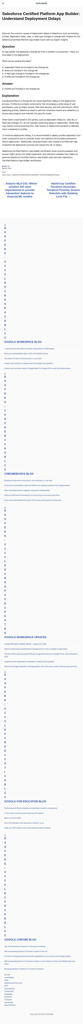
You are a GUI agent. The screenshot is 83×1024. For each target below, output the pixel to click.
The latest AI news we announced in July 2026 (23, 358)
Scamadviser (9, 989)
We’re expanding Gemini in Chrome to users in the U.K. (26, 951)
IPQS (6, 980)
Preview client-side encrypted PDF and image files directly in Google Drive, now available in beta (41, 655)
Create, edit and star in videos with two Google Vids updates (28, 363)
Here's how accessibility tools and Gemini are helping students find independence (37, 485)
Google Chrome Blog (20, 939)
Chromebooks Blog (19, 473)
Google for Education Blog (25, 801)
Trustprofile (9, 991)
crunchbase (9, 977)
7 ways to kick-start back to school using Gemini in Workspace (29, 349)
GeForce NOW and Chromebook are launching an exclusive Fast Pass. (32, 495)
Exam (4, 172)
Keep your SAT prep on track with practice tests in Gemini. (27, 828)
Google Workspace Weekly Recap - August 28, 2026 (25, 644)
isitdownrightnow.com (13, 983)
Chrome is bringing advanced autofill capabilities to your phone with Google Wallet (37, 956)
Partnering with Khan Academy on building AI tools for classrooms (30, 808)
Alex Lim (7, 166)
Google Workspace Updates (25, 637)
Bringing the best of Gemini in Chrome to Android (24, 969)
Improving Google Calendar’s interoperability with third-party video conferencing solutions (40, 666)
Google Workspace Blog (23, 341)
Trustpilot (8, 1000)
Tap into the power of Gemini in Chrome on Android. (25, 946)
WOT (6, 986)
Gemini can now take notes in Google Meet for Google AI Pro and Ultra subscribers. (37, 368)
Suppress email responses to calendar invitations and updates (29, 662)
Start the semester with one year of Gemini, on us (24, 823)
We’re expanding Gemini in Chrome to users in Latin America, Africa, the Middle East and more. (39, 962)
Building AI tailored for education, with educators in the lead (28, 480)
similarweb (8, 1002)
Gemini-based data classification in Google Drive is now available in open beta (35, 649)
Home (4, 175)
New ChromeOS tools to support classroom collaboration (27, 490)
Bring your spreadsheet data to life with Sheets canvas (26, 354)
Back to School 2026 (12, 818)
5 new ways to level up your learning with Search (23, 813)
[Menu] (3, 3)
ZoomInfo (8, 997)
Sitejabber (8, 994)
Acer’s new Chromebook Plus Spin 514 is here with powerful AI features (32, 500)
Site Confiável (9, 1005)
